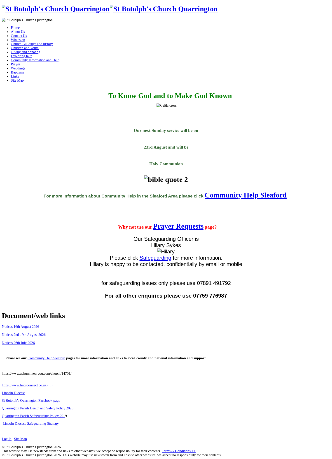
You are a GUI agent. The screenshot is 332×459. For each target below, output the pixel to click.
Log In (7, 439)
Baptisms (17, 72)
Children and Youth (25, 48)
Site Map (17, 80)
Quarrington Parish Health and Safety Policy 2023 (37, 408)
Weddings (18, 68)
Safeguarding (155, 258)
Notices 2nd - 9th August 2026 (24, 335)
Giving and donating (25, 52)
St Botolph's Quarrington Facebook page (31, 400)
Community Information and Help (35, 60)
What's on (18, 40)
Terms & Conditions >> (179, 451)
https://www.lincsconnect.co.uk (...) (27, 385)
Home (15, 28)
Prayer (15, 64)
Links (15, 76)
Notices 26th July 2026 (18, 343)
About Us (18, 32)
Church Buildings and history (32, 44)
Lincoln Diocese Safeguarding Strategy (30, 423)
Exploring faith (21, 56)
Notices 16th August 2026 (20, 326)
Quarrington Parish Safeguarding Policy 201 (33, 416)
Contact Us (19, 36)
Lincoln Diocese (13, 393)
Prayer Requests (178, 226)
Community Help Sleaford (246, 195)
